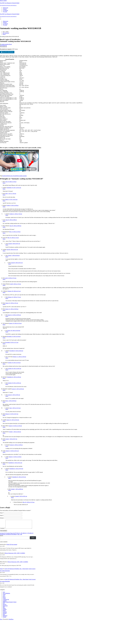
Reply (4, 183)
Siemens (4, 613)
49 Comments (6, 33)
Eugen (1, 568)
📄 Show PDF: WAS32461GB (7, 52)
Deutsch (5, 9)
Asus (4, 595)
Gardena (5, 600)
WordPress (11, 619)
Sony (4, 614)
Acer (4, 592)
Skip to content (3, 0)
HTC (4, 603)
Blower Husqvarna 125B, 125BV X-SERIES (15, 553)
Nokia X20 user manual (12, 544)
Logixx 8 (12, 175)
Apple (4, 594)
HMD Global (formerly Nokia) (9, 602)
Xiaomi (4, 616)
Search (1, 535)
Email (1, 515)
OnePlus (5, 609)
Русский (5, 11)
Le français (5, 10)
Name (1, 512)
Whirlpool (5, 615)
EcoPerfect (7, 175)
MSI (4, 607)
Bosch (4, 34)
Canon (4, 598)
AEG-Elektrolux (6, 593)
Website (1, 518)
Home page (5, 7)
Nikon (4, 608)
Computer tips (6, 599)
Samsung (5, 611)
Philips (4, 610)
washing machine (23, 175)
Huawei (4, 604)
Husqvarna (5, 605)
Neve (1, 619)
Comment (2, 528)
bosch (3, 175)
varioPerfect (16, 175)
